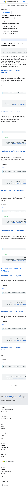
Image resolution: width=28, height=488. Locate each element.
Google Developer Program (7, 409)
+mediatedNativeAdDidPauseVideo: (12, 312)
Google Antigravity (5, 449)
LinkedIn (3, 430)
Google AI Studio (4, 447)
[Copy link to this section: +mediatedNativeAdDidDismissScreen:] (2, 232)
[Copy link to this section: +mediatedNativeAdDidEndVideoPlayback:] (8, 350)
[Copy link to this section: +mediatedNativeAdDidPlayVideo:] (23, 276)
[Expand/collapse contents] (8, 22)
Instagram (3, 428)
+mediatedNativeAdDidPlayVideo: (11, 276)
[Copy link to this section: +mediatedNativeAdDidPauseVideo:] (24, 312)
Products (7, 5)
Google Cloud (4, 452)
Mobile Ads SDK (20, 5)
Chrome (3, 443)
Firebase (3, 445)
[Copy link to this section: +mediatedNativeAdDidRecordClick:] (24, 112)
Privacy (6, 481)
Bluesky (2, 426)
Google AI (3, 473)
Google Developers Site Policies (10, 399)
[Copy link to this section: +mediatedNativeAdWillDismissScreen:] (2, 192)
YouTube (3, 435)
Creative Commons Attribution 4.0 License (13, 396)
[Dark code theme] (26, 49)
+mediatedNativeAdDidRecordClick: (12, 112)
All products (3, 476)
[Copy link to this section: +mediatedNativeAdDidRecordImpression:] (9, 72)
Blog (2, 424)
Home (2, 5)
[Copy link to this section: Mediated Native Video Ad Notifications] (12, 271)
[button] (14, 40)
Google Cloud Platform (6, 471)
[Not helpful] (11, 10)
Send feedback (6, 12)
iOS (26, 5)
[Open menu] (2, 1)
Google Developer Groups (6, 411)
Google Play (3, 454)
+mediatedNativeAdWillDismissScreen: (13, 190)
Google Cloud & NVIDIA (6, 418)
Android (2, 441)
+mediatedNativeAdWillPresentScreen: (13, 151)
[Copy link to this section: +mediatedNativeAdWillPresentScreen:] (2, 153)
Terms (2, 481)
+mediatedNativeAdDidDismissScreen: (13, 230)
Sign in (24, 1)
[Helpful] (9, 10)
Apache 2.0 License (17, 397)
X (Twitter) (3, 433)
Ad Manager (16, 2)
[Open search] (21, 1)
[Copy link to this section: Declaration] (8, 86)
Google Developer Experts (6, 414)
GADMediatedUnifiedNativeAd (20, 104)
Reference (5, 6)
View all (2, 456)
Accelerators (4, 416)
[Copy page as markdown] (14, 18)
